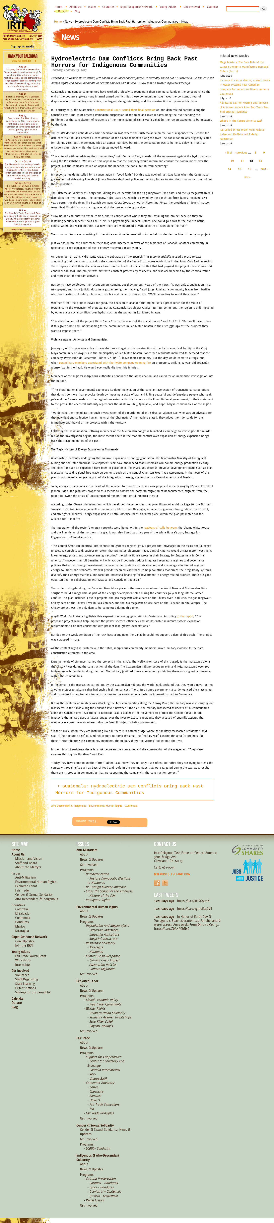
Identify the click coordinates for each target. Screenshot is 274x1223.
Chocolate (96, 1091)
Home (58, 7)
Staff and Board (26, 863)
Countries (108, 7)
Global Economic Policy (102, 1000)
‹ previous (241, 152)
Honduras (22, 922)
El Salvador (23, 913)
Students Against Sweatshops (110, 1017)
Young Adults (168, 7)
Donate (62, 11)
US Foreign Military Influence (106, 887)
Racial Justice (95, 1200)
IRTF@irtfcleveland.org (13, 35)
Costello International (104, 1070)
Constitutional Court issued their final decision (125, 110)
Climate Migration (101, 969)
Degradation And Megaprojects (107, 926)
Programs (87, 870)
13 (260, 161)
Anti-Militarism (25, 877)
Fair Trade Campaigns (104, 1104)
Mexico (20, 926)
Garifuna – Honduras (103, 1183)
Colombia (21, 909)
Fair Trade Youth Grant (30, 956)
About (84, 854)
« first (228, 152)
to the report (185, 616)
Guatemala (131, 805)
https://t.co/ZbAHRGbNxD (172, 929)
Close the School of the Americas (109, 891)
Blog (77, 11)
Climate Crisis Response (103, 956)
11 (242, 161)
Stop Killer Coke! (101, 1021)
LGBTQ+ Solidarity (98, 1148)
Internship (22, 965)
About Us (75, 7)
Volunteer (22, 975)
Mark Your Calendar (23, 58)
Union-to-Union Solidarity (107, 1013)
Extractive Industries (103, 930)
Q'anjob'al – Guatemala (105, 1191)
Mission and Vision (28, 859)
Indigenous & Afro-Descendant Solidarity (97, 1157)
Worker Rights (95, 1008)
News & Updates (92, 860)
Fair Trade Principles (100, 1113)
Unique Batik (98, 1078)
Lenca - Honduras (101, 1187)
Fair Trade (22, 890)
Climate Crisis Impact (104, 960)
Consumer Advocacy (100, 1083)
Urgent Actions (25, 988)
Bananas (95, 1096)
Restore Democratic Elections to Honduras (109, 880)
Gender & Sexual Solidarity (34, 895)
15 (239, 169)
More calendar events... (22, 229)
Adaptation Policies (102, 965)
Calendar (212, 7)
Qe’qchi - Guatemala (103, 1196)
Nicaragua (22, 931)
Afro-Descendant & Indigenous (68, 805)
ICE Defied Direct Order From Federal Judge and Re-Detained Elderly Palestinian (242, 134)
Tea (91, 1109)
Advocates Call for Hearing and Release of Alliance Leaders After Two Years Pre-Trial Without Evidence (244, 107)
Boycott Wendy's (101, 1026)
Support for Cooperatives (103, 1057)
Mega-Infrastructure (103, 939)
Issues (92, 7)
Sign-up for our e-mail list (33, 992)
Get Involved (192, 7)
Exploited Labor (26, 886)
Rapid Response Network (136, 7)
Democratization (97, 874)
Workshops (23, 960)
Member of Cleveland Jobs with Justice (247, 875)
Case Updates (25, 941)
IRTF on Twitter (165, 883)
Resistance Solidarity (100, 943)
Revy (92, 1074)
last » (247, 177)
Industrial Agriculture (104, 934)
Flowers (94, 1100)
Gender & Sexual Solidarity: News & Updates (105, 1132)
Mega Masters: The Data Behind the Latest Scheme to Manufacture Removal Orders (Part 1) (244, 67)
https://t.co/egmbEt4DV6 (194, 909)
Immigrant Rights (98, 900)
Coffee (93, 1087)
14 (229, 169)
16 (249, 169)
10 (232, 161)
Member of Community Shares (247, 850)
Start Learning (25, 984)
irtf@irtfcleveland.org (172, 874)
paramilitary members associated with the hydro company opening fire (105, 362)
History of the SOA (102, 896)
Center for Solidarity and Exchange (105, 1063)
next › (264, 169)
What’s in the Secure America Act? (241, 120)
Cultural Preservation (101, 1179)
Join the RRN (24, 945)
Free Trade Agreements (105, 1004)
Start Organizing (26, 979)
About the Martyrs (28, 867)
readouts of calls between (161, 527)
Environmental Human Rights (105, 805)
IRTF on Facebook (157, 883)
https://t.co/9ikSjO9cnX (193, 901)
